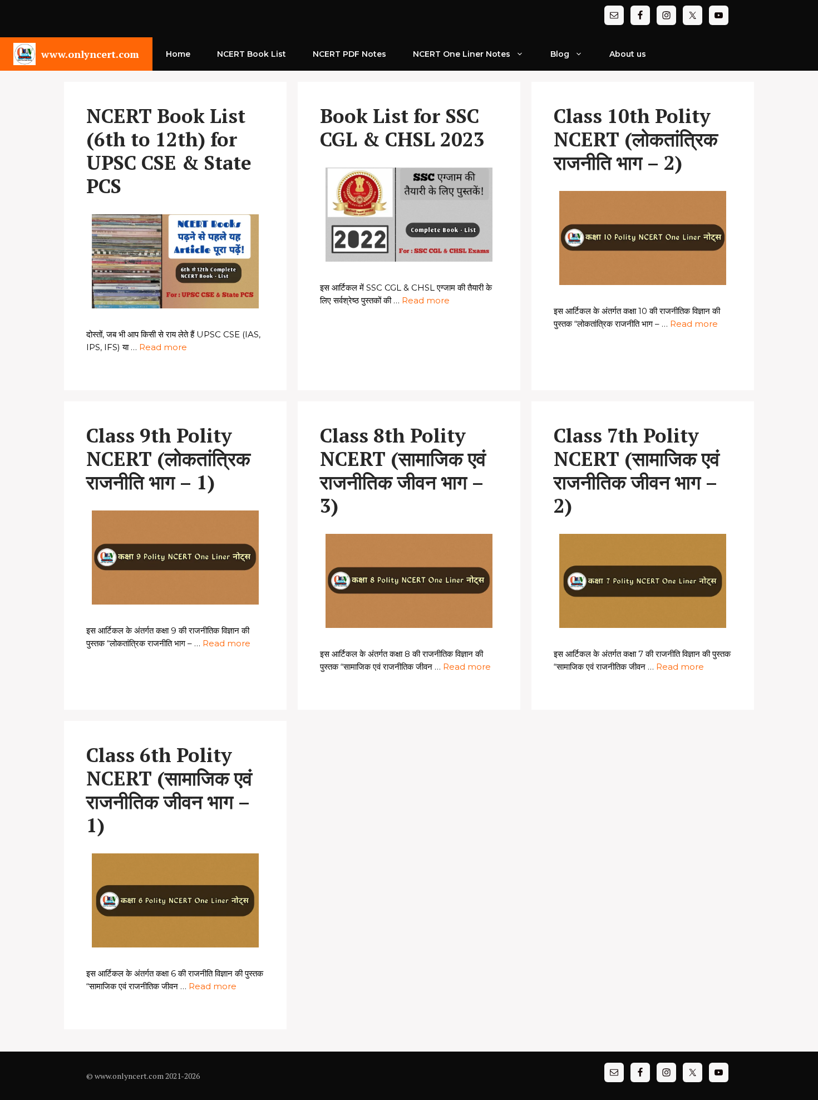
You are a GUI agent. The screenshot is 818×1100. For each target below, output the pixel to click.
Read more (163, 347)
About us (627, 54)
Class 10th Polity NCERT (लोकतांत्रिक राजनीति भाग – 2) (636, 139)
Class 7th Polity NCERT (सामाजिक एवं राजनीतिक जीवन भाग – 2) (637, 470)
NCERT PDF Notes (349, 54)
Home (178, 54)
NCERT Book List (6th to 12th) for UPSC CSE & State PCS (169, 151)
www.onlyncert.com (90, 54)
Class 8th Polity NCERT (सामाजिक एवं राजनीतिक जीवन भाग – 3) (403, 470)
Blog (559, 54)
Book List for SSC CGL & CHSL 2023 (402, 127)
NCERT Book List (251, 54)
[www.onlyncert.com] (24, 54)
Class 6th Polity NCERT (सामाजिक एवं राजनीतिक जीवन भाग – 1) (169, 790)
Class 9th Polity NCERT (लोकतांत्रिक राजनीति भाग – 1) (168, 459)
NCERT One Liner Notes (461, 54)
